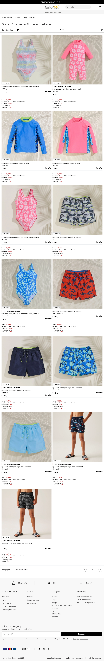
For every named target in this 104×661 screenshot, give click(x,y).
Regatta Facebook (35, 649)
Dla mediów (56, 614)
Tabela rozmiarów (84, 597)
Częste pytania (33, 600)
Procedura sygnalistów (86, 602)
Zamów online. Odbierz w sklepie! (52, 12)
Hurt (53, 611)
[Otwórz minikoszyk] (100, 7)
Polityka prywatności (80, 639)
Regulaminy (31, 603)
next (102, 12)
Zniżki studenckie (84, 600)
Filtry (62, 30)
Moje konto (22, 583)
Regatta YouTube (47, 649)
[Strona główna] (51, 7)
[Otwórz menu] (4, 7)
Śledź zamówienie (9, 606)
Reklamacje (6, 603)
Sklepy (55, 583)
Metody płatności (9, 610)
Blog (53, 600)
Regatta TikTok (39, 649)
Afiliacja (55, 617)
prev (2, 12)
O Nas (54, 597)
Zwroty (4, 600)
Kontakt (89, 583)
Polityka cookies (94, 658)
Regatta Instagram (43, 649)
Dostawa (5, 597)
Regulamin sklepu (54, 658)
